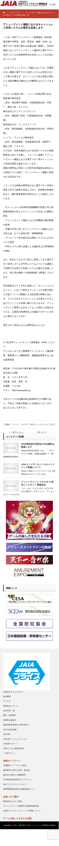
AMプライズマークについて (15, 784)
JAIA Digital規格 (10, 729)
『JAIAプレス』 (9, 753)
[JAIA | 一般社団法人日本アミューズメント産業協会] (29, 3)
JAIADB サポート (10, 744)
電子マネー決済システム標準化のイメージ (24, 325)
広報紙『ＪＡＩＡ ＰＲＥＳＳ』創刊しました (16, 425)
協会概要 (7, 696)
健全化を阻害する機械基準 (14, 775)
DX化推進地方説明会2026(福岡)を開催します (38, 445)
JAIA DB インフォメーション (15, 739)
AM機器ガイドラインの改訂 (15, 765)
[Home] (4, 12)
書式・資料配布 (9, 715)
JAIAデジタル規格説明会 (13, 748)
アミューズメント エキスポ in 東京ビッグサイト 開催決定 (37, 483)
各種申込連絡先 (9, 720)
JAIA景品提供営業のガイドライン (17, 779)
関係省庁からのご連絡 (12, 801)
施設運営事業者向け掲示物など (16, 725)
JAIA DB (6, 734)
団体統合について (10, 706)
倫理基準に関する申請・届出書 (16, 770)
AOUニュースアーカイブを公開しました (42, 425)
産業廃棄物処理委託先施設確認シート (19, 789)
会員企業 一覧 (9, 710)
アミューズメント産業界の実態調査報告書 (21, 806)
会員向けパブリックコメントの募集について (22, 811)
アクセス (7, 701)
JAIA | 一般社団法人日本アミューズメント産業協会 (31, 825)
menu (51, 4)
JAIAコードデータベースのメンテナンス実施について (38, 466)
